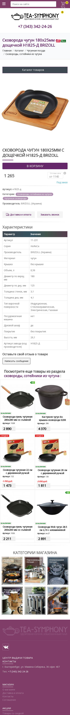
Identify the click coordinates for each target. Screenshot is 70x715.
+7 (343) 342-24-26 (35, 26)
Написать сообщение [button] (16, 361)
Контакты (7, 696)
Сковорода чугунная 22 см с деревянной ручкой (17, 471)
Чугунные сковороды (15, 198)
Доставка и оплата (20, 214)
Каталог (19, 50)
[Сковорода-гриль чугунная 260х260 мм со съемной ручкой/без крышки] (17, 507)
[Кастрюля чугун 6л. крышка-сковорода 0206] (52, 397)
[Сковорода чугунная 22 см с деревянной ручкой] (17, 450)
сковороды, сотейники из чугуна (32, 375)
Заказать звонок (50, 214)
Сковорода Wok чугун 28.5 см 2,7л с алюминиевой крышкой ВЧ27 (52, 530)
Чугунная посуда (36, 50)
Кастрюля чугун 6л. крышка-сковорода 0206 (52, 418)
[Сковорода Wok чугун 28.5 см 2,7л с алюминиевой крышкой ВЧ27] (52, 507)
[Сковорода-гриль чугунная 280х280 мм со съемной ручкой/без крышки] (17, 397)
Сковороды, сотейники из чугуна (24, 53)
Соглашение (9, 699)
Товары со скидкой (13, 713)
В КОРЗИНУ (35, 166)
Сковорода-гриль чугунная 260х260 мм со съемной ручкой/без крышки (17, 529)
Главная (7, 50)
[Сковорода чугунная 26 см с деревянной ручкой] (52, 450)
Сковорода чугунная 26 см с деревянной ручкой (52, 471)
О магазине (8, 689)
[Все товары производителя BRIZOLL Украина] (61, 40)
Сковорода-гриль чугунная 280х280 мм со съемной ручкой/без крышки (17, 419)
